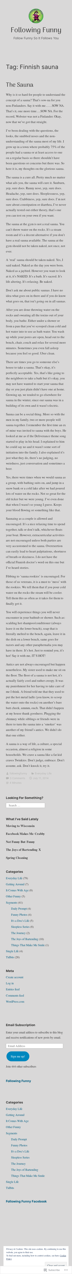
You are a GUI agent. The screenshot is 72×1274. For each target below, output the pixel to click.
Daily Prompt (19, 908)
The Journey (18, 933)
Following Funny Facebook (26, 1201)
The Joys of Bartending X (23, 849)
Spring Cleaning (17, 857)
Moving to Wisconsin (20, 825)
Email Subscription (20, 1025)
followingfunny (18, 773)
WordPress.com (15, 1001)
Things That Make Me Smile (28, 945)
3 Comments (17, 778)
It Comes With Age (17, 890)
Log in (10, 983)
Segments (11, 902)
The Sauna (19, 85)
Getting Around (15, 884)
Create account (14, 977)
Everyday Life (43, 773)
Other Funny (13, 896)
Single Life (12, 951)
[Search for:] (25, 805)
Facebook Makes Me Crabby (25, 833)
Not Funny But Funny (20, 841)
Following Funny (36, 30)
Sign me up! (18, 1056)
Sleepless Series (20, 927)
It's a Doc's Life (20, 920)
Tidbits (10, 957)
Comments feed (15, 995)
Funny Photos (19, 914)
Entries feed (13, 989)
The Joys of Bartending (24, 939)
